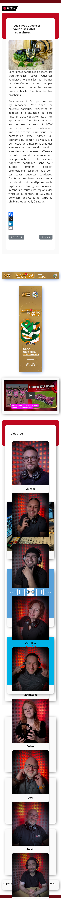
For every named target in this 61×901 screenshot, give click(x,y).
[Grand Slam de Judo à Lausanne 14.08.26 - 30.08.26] (30, 275)
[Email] (30, 228)
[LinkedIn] (30, 223)
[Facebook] (30, 214)
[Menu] (57, 8)
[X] (30, 218)
